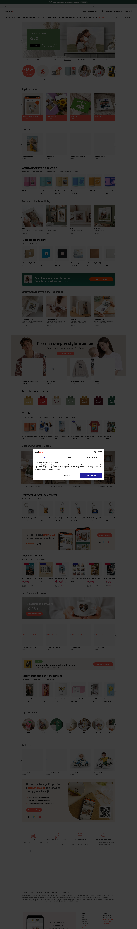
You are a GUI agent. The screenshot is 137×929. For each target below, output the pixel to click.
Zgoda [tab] (45, 457)
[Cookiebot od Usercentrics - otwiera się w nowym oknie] (95, 452)
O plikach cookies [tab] (92, 457)
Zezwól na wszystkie (91, 475)
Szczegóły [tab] (68, 457)
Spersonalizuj (67, 475)
